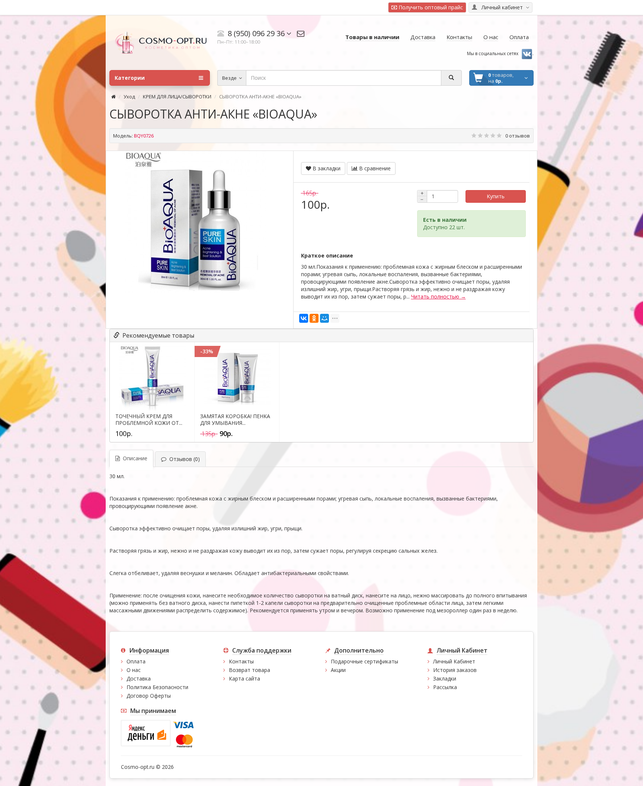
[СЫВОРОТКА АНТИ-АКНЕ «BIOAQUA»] (195, 222)
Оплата (136, 661)
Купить (496, 196)
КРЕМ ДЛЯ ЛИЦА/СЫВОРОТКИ (177, 96)
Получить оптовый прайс (430, 7)
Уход (129, 96)
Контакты (241, 661)
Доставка (139, 678)
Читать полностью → (438, 296)
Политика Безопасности (157, 687)
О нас (134, 669)
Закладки (444, 678)
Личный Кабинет (454, 661)
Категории (130, 77)
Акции (338, 669)
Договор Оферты (149, 695)
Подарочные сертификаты (364, 661)
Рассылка (445, 687)
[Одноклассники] (314, 318)
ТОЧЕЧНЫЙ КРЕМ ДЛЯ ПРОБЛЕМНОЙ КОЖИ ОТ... (148, 419)
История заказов (455, 669)
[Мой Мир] (324, 318)
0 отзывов (517, 135)
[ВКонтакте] (303, 318)
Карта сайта (244, 678)
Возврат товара (249, 669)
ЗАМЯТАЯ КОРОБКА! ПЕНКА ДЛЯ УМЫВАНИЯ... (235, 419)
